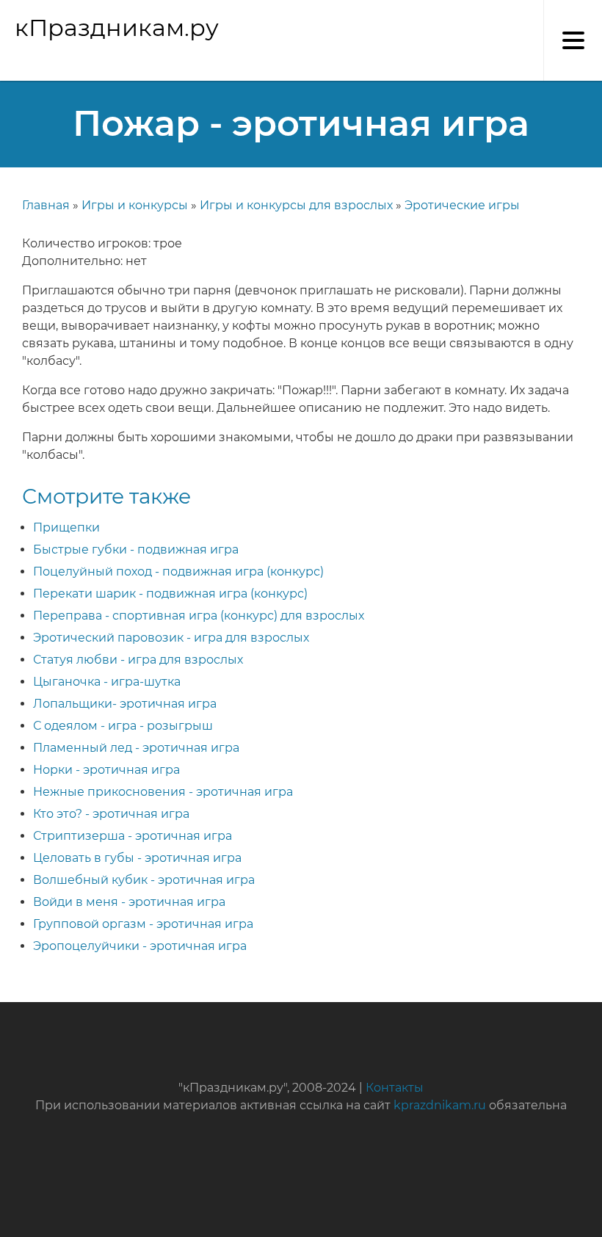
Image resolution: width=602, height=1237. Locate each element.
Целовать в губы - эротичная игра (137, 858)
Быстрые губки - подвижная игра (136, 549)
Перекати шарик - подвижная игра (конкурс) (170, 594)
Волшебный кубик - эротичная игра (144, 880)
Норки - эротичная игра (106, 770)
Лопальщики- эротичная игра (125, 704)
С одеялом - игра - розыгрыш (123, 726)
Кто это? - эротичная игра (111, 814)
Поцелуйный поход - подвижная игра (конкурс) (178, 571)
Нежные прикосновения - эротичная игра (163, 792)
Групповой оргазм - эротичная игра (143, 924)
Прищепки (66, 527)
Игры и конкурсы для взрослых (296, 205)
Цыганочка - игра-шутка (107, 682)
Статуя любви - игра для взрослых (138, 660)
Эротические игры (462, 205)
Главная (46, 205)
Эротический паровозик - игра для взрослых (171, 638)
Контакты (395, 1088)
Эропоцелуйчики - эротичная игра (140, 946)
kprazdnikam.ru (440, 1105)
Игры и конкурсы (134, 205)
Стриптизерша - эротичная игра (132, 836)
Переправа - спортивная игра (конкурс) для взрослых (198, 616)
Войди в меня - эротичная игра (129, 902)
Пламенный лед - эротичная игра (136, 748)
